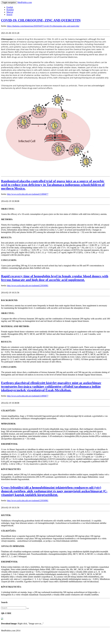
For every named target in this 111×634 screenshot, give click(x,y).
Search (9, 14)
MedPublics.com (24, 2)
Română (10, 10)
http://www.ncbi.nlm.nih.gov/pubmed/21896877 (27, 194)
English (9, 7)
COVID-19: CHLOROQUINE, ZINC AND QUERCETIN (41, 20)
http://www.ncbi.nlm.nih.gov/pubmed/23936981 (27, 285)
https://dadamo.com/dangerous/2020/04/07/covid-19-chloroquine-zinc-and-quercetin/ (43, 26)
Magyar (9, 12)
